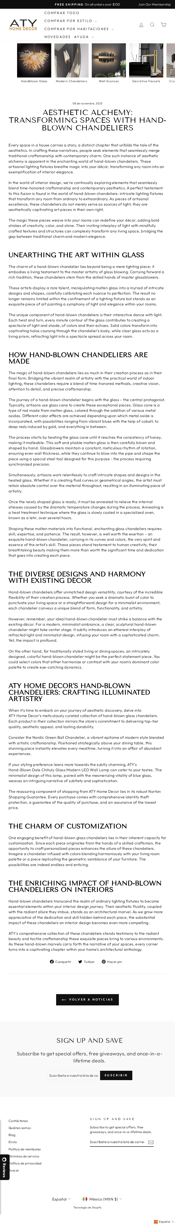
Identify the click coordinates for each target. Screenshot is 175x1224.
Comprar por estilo (69, 21)
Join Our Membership (154, 4)
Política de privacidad (25, 1163)
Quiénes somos (20, 1128)
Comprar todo (62, 13)
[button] (164, 1222)
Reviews (4, 1170)
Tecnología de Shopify (87, 1207)
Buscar (14, 1170)
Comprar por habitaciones (77, 29)
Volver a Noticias (91, 999)
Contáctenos (18, 1121)
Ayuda (82, 37)
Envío (13, 1142)
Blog (12, 1135)
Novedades (57, 37)
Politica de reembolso (25, 1149)
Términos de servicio (24, 1156)
